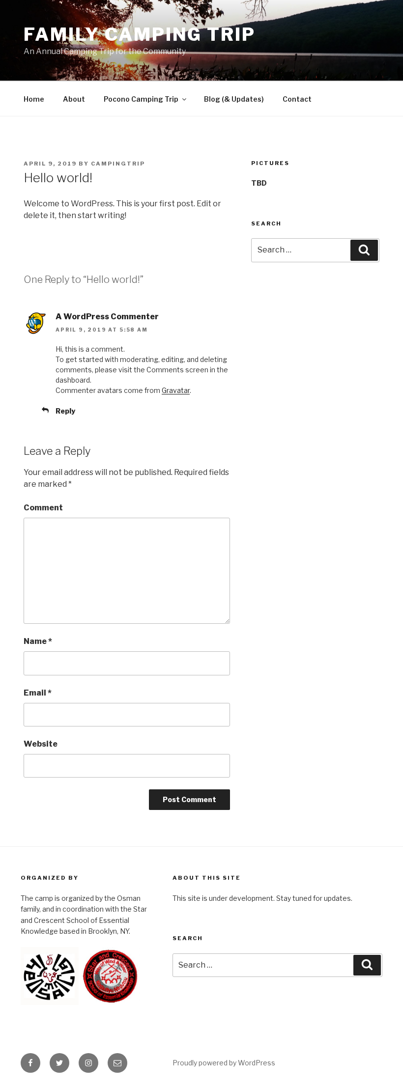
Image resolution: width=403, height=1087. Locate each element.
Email (38, 692)
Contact (297, 99)
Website (41, 744)
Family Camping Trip (140, 34)
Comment (43, 507)
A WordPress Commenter (107, 316)
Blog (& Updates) (234, 99)
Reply (65, 411)
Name (38, 641)
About (74, 99)
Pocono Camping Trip (141, 99)
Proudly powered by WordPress (224, 1063)
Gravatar (176, 390)
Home (34, 99)
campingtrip (118, 163)
